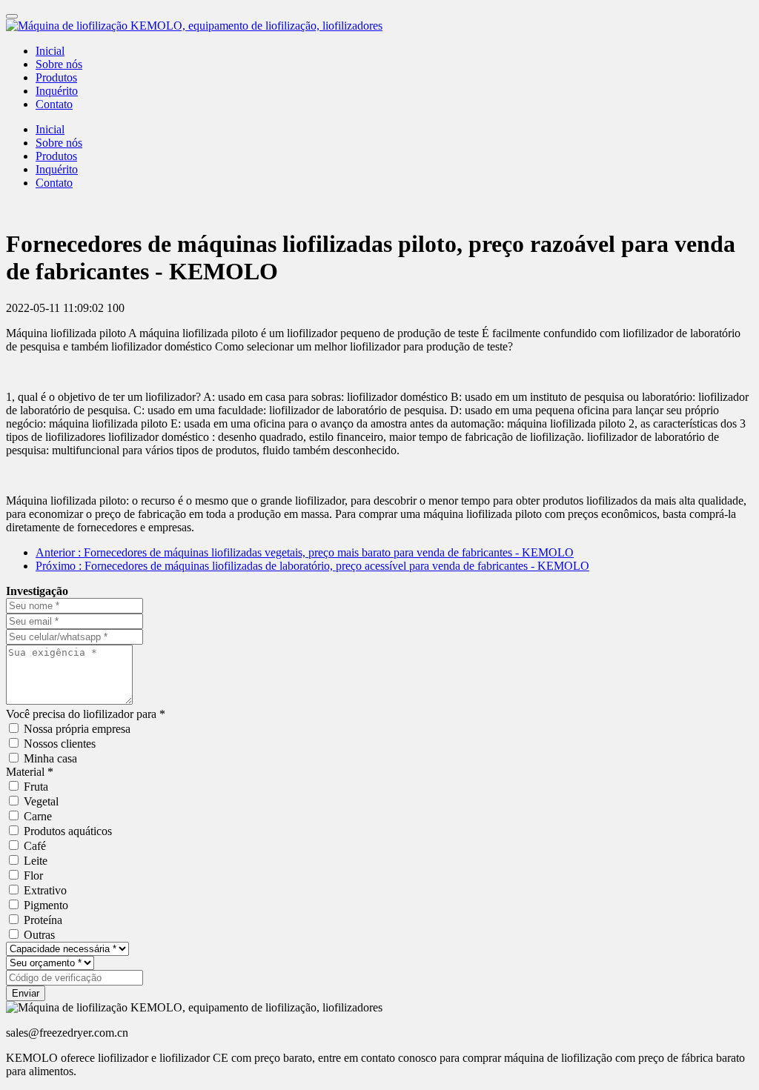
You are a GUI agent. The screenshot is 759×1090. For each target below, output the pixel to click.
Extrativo (45, 890)
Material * (29, 771)
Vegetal (41, 801)
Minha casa (50, 758)
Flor (33, 875)
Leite (35, 860)
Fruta (36, 786)
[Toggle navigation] (12, 16)
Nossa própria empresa (77, 728)
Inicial (50, 50)
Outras (39, 934)
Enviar (25, 993)
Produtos (56, 77)
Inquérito (57, 90)
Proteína (43, 920)
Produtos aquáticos (68, 831)
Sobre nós (59, 64)
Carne (38, 816)
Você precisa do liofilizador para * (85, 714)
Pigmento (46, 905)
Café (35, 846)
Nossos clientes (60, 743)
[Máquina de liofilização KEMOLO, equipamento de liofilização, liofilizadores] (379, 26)
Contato (54, 104)
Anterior (305, 552)
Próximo (312, 565)
